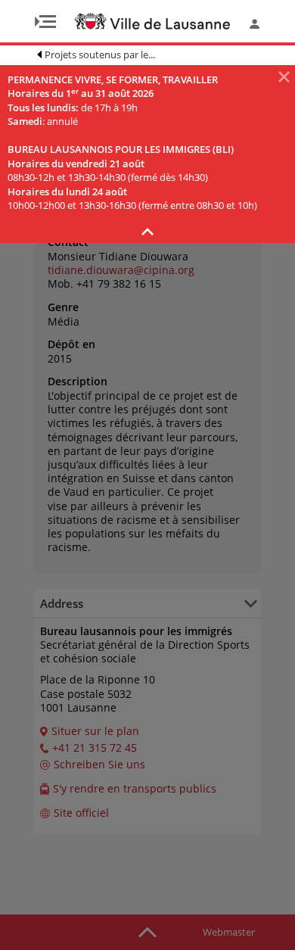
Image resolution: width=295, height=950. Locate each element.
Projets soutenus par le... (100, 54)
